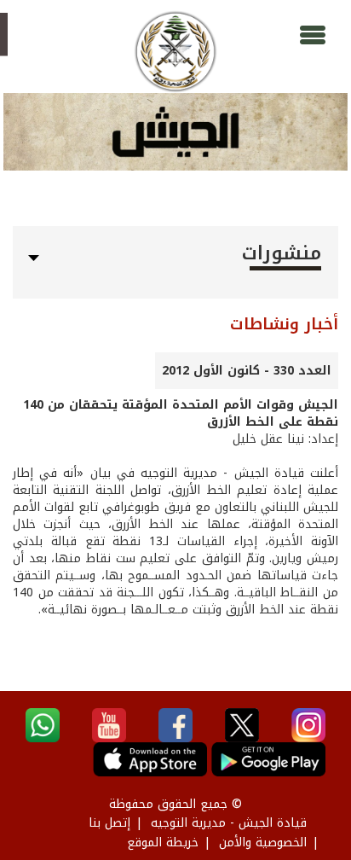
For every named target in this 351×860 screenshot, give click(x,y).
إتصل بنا (109, 822)
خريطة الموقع (163, 842)
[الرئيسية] (175, 51)
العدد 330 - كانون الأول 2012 (246, 370)
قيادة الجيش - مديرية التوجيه (229, 822)
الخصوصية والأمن (263, 842)
